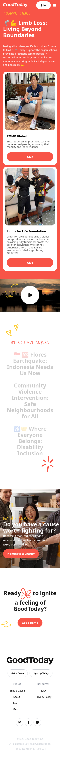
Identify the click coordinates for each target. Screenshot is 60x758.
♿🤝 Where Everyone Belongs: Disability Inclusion (30, 441)
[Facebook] (28, 722)
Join (43, 5)
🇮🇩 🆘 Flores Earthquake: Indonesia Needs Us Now (30, 364)
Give (30, 157)
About (16, 697)
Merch (16, 709)
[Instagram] (37, 722)
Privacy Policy (43, 697)
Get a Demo (30, 623)
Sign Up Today (41, 673)
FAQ (43, 690)
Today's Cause (16, 690)
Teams (16, 703)
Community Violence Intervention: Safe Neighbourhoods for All (30, 401)
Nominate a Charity (21, 554)
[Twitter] (19, 722)
